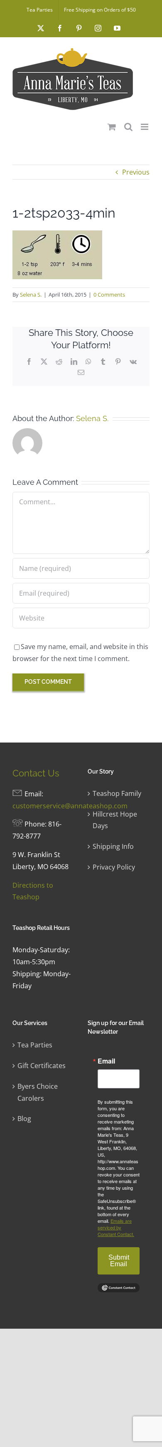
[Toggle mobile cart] (112, 126)
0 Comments (109, 294)
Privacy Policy (114, 867)
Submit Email (118, 1260)
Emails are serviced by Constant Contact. (116, 1227)
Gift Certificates (41, 1065)
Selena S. (31, 294)
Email (106, 1061)
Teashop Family (117, 793)
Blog (24, 1118)
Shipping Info (113, 846)
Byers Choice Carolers (37, 1092)
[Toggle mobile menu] (145, 126)
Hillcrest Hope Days (115, 820)
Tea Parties (34, 1044)
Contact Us (35, 773)
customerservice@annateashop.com (70, 805)
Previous (136, 172)
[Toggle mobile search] (128, 126)
